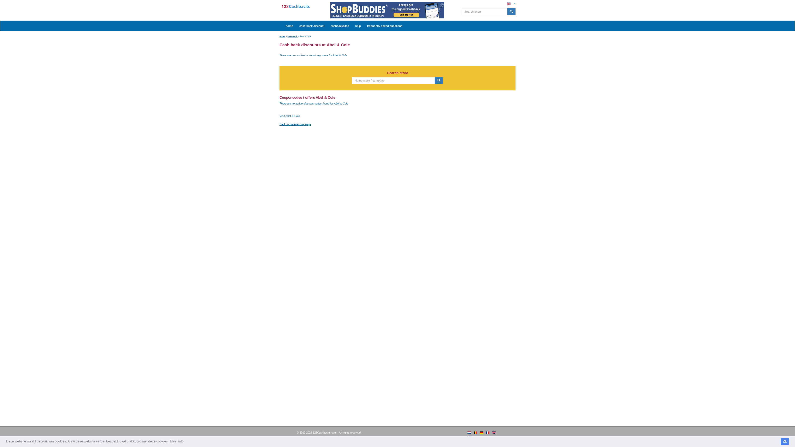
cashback (293, 36)
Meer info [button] (177, 441)
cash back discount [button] (311, 26)
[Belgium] (475, 432)
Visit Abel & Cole (289, 116)
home (289, 26)
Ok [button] (785, 441)
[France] (487, 432)
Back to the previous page (295, 124)
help (358, 26)
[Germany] (481, 432)
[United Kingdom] (494, 432)
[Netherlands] (469, 432)
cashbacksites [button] (340, 26)
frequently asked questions (384, 26)
